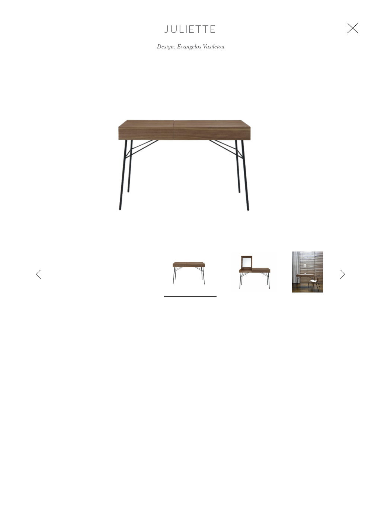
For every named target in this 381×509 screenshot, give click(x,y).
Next (342, 274)
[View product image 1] (190, 274)
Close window (352, 28)
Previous (38, 274)
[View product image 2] (254, 272)
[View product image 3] (307, 272)
